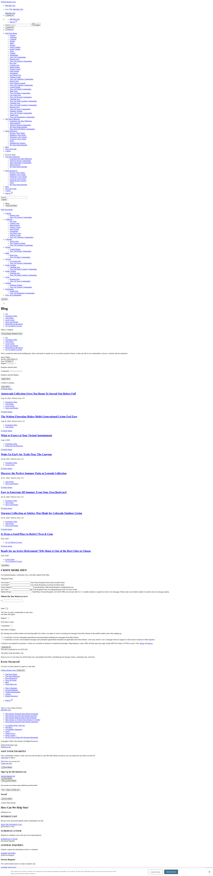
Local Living (9, 320)
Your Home (9, 318)
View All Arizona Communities (21, 61)
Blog (7, 147)
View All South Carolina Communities (23, 105)
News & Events (10, 149)
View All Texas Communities (20, 109)
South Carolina (15, 49)
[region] (106, 872)
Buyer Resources (11, 131)
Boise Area (14, 91)
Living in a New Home (18, 139)
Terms (142, 643)
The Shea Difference (12, 119)
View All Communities (18, 57)
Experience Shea (11, 316)
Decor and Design (11, 322)
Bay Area (13, 63)
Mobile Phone (85, 592)
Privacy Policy (10, 735)
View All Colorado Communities (21, 85)
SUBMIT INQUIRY (8, 853)
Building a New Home (18, 135)
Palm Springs (14, 71)
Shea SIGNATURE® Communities (22, 129)
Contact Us (9, 15)
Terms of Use (10, 733)
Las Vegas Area (15, 95)
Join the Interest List (8, 776)
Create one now (6, 763)
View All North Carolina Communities (23, 101)
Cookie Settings (155, 872)
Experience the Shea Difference (21, 121)
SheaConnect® (15, 123)
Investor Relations (11, 690)
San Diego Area (15, 75)
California (13, 37)
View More (5, 565)
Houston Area (15, 107)
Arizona (12, 35)
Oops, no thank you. (13, 790)
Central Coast (14, 65)
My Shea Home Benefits (18, 127)
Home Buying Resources (14, 324)
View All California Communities (21, 79)
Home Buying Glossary (18, 181)
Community (5, 371)
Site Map (8, 727)
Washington (14, 55)
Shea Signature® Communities (20, 163)
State (2, 361)
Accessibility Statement (13, 729)
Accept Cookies (171, 872)
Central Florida (15, 87)
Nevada (12, 45)
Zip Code (39, 589)
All (6, 314)
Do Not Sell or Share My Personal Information (21, 737)
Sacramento (14, 73)
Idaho (12, 43)
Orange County (15, 69)
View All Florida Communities (20, 89)
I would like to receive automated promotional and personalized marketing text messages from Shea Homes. (41, 637)
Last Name (32, 585)
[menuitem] (111, 121)
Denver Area (14, 81)
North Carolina (15, 47)
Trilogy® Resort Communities (20, 125)
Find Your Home (11, 33)
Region (3, 363)
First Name (33, 582)
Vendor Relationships (12, 692)
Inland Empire (15, 67)
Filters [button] (8, 357)
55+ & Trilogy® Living (13, 326)
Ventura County (15, 77)
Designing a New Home (18, 137)
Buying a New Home (17, 133)
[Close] (4, 299)
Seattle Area (14, 115)
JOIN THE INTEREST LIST (11, 824)
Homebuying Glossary (18, 143)
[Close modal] (6, 767)
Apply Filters (6, 379)
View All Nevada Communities (21, 97)
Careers (8, 151)
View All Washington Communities (22, 117)
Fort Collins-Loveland (17, 83)
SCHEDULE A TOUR (9, 839)
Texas (12, 51)
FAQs (12, 141)
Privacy (150, 643)
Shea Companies (11, 688)
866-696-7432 (10, 6)
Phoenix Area (14, 59)
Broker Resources (11, 696)
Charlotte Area (15, 99)
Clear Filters (6, 387)
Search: (4, 197)
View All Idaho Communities (20, 93)
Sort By (3, 359)
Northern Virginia (16, 111)
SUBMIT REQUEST (8, 867)
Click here (4, 758)
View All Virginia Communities (21, 113)
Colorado (13, 39)
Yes (3, 790)
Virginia (12, 53)
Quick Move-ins (11, 684)
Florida (12, 41)
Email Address (37, 587)
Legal (7, 731)
